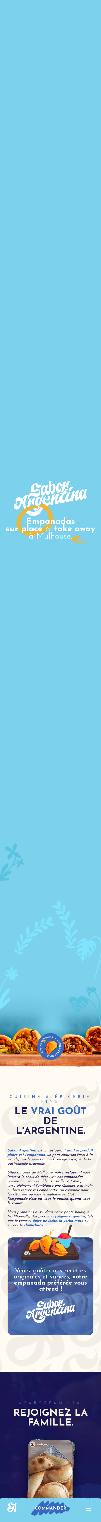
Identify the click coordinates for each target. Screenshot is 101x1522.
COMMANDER (50, 1508)
